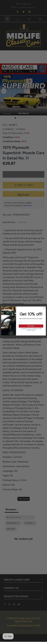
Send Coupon (30, 326)
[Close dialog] (44, 308)
